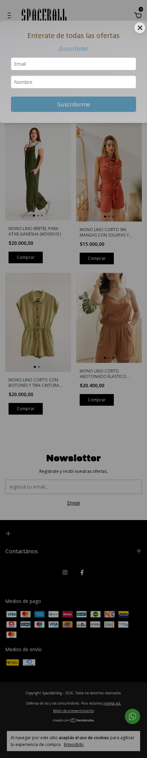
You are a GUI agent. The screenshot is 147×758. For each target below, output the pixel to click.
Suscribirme (73, 104)
